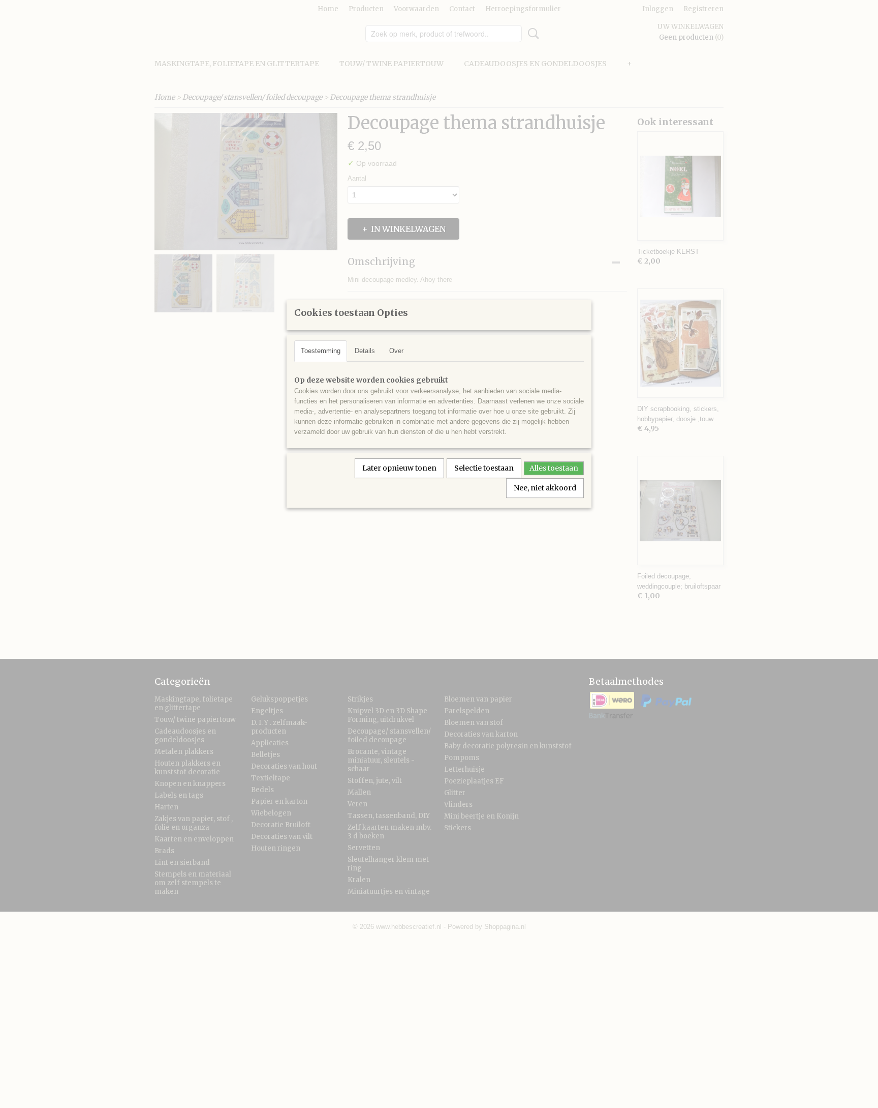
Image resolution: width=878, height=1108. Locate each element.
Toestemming (320, 351)
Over (396, 351)
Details (365, 351)
